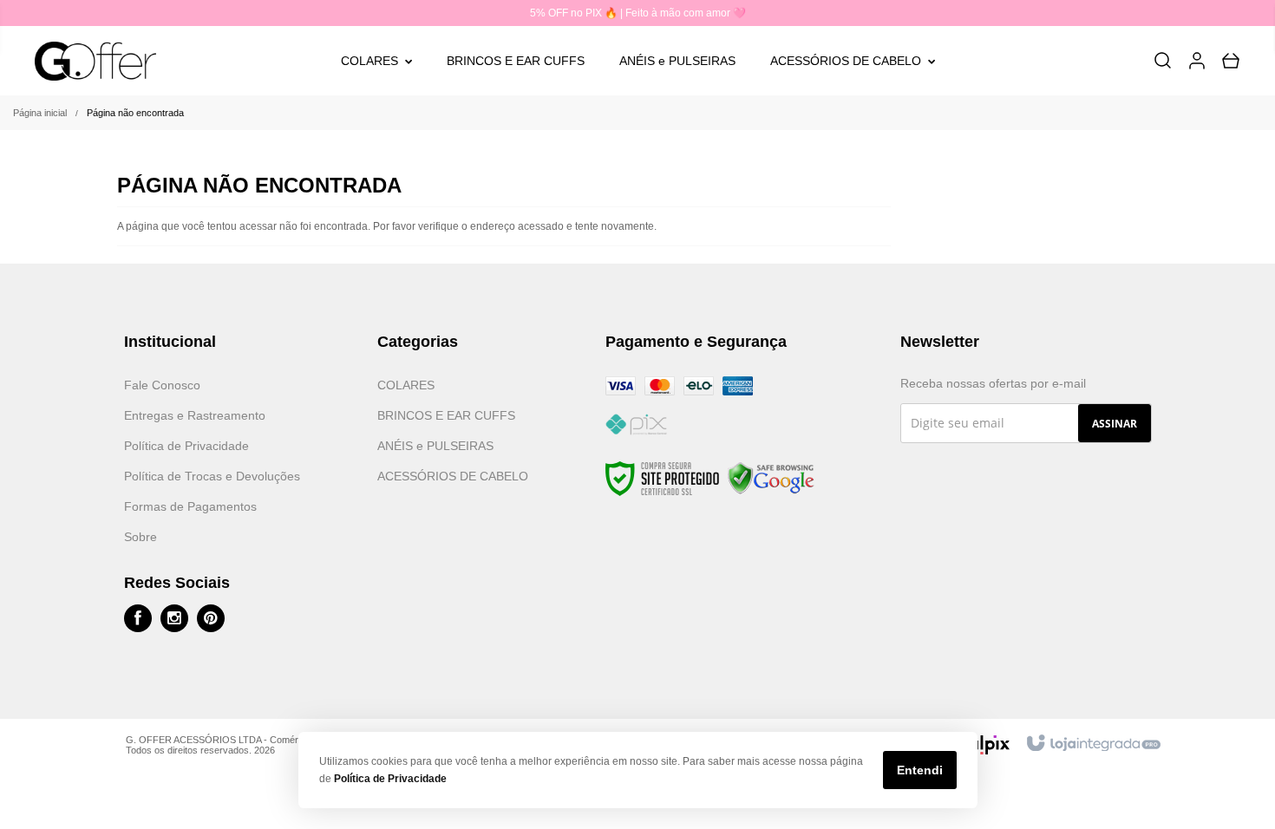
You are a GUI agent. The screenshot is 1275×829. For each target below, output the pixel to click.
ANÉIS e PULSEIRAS (435, 446)
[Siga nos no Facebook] (138, 618)
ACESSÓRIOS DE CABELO (452, 476)
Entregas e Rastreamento (194, 415)
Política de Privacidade (186, 446)
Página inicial (40, 113)
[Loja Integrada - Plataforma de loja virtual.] (1092, 744)
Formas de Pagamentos (190, 506)
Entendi (920, 770)
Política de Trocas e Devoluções (212, 476)
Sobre (140, 537)
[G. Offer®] (96, 61)
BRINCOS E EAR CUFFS (446, 415)
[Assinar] (1114, 423)
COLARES (406, 385)
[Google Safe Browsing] (771, 478)
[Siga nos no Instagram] (174, 618)
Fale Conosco (162, 385)
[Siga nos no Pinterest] (211, 618)
